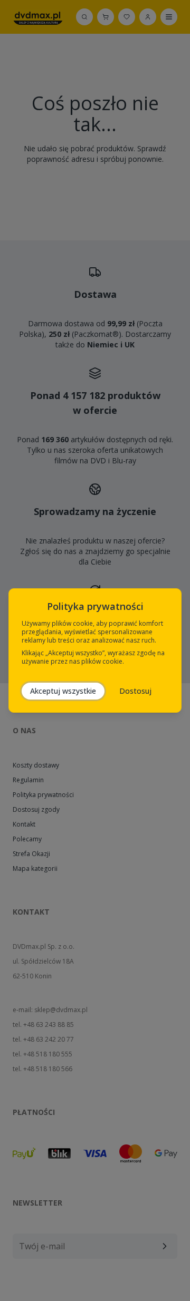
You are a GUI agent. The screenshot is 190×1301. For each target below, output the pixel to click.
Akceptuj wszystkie (63, 691)
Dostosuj (135, 691)
